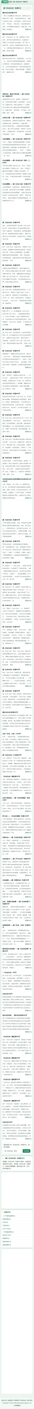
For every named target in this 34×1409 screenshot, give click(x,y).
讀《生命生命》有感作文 (20, 1)
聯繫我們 (17, 1400)
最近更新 (29, 1400)
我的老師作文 (7, 1241)
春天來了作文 (7, 1235)
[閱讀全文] (28, 29)
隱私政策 (23, 1400)
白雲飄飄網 (17, 1405)
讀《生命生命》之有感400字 (12, 755)
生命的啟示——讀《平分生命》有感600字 (16, 859)
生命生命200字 (7, 1122)
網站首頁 (4, 1400)
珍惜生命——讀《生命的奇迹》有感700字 (16, 837)
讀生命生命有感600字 (9, 55)
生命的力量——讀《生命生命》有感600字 (16, 117)
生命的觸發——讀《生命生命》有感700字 (16, 139)
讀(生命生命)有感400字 (10, 712)
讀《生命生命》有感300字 (11, 244)
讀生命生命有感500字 (9, 34)
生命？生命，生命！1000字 (11, 733)
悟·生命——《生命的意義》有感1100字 (15, 816)
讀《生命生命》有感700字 (11, 541)
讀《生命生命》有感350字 (11, 458)
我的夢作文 (6, 1238)
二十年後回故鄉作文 (9, 1216)
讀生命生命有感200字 (9, 13)
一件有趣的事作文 (8, 1232)
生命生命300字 (7, 994)
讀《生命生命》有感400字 (11, 265)
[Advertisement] (17, 83)
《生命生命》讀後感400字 (11, 1036)
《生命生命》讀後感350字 (11, 1101)
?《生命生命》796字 (9, 972)
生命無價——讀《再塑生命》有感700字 (15, 880)
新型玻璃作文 (7, 1219)
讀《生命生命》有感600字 (11, 372)
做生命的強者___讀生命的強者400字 (14, 1015)
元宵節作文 (6, 1225)
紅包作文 (5, 1222)
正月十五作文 (7, 1229)
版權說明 (10, 1400)
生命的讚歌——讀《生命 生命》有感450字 (16, 184)
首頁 (10, 1)
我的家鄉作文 (7, 1245)
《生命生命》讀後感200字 (11, 776)
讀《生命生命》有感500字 (11, 222)
